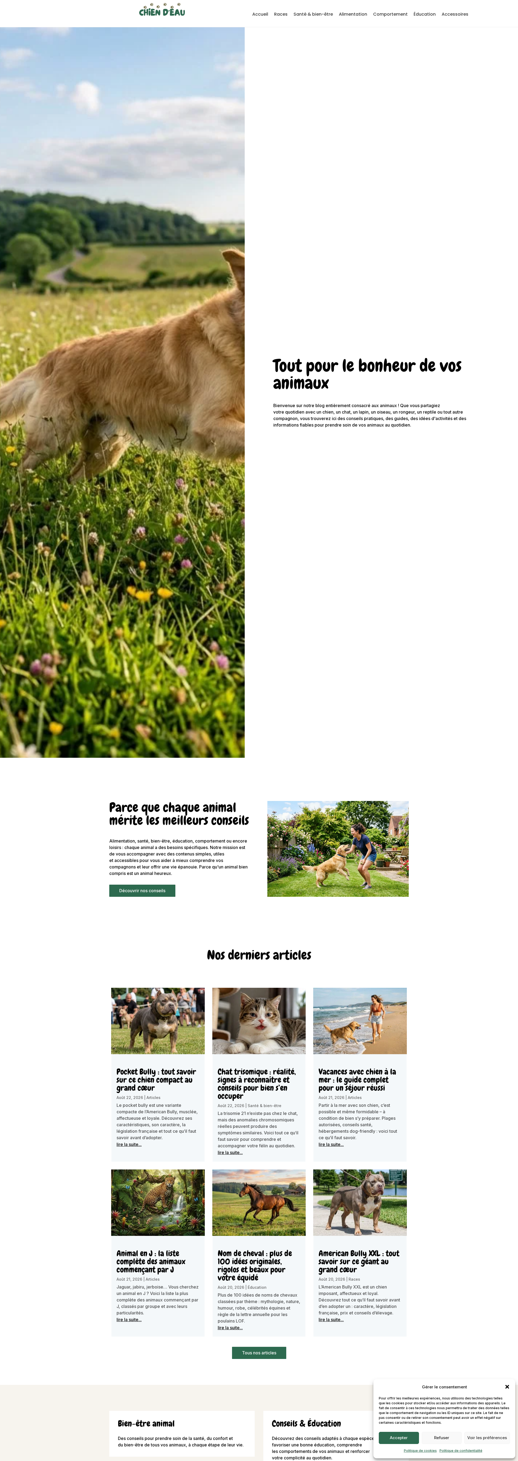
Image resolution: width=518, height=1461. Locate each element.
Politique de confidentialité (460, 1451)
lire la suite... (129, 1144)
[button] (507, 1386)
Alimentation (353, 14)
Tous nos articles (259, 1352)
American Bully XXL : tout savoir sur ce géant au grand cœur (359, 1261)
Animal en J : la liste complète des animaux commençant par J (151, 1261)
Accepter (399, 1437)
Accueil (260, 14)
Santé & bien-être (313, 14)
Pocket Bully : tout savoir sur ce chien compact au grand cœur (156, 1080)
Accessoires (455, 14)
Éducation (425, 14)
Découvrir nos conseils (142, 890)
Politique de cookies (420, 1451)
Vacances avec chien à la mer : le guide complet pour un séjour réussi (357, 1080)
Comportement (390, 14)
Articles (153, 1097)
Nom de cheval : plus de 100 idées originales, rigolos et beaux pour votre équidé (255, 1265)
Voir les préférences (487, 1437)
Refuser (441, 1437)
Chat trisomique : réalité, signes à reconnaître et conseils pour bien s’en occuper (257, 1084)
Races (281, 14)
